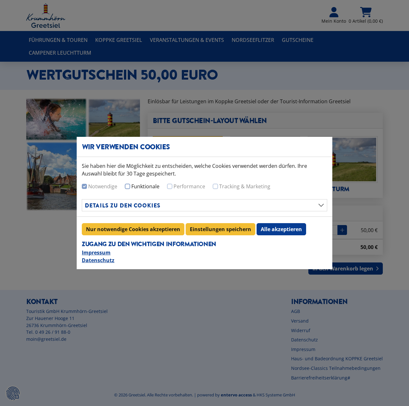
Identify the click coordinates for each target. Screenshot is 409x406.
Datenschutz (98, 260)
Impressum (96, 252)
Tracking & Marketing (244, 186)
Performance (189, 186)
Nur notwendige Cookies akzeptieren (133, 229)
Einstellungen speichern (220, 229)
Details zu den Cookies (122, 205)
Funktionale (145, 186)
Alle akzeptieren (281, 229)
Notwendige (102, 186)
